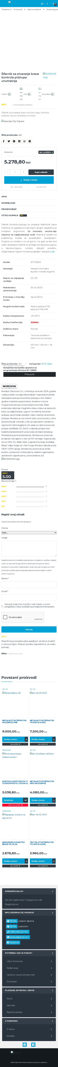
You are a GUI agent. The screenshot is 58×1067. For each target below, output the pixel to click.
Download (8, 203)
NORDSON (6, 750)
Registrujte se (11, 904)
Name (5, 578)
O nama (10, 1029)
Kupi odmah (41, 172)
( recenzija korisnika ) (22, 105)
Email (4, 591)
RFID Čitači (46, 364)
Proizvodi (18, 9)
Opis (4, 196)
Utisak (4, 538)
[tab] (29, 196)
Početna (5, 9)
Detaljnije (8, 800)
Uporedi (42, 187)
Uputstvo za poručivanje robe (20, 975)
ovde (52, 251)
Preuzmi (29, 374)
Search (42, 3)
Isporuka (10, 1005)
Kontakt (10, 1036)
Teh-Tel (5, 689)
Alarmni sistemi (34, 9)
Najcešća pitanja (14, 1012)
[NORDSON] (50, 75)
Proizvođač (9, 209)
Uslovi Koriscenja (14, 961)
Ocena (4, 528)
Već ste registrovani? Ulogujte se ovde (23, 900)
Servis (9, 998)
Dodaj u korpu (30, 179)
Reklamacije (12, 968)
